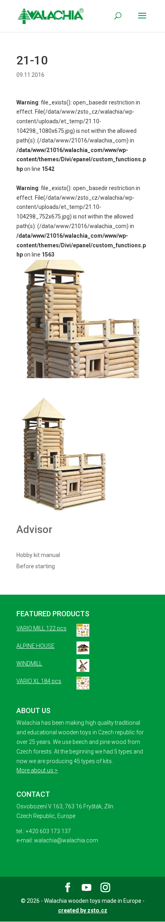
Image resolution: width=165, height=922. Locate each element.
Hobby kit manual (38, 555)
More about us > (37, 770)
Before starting (35, 566)
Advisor (34, 529)
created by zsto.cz (82, 910)
